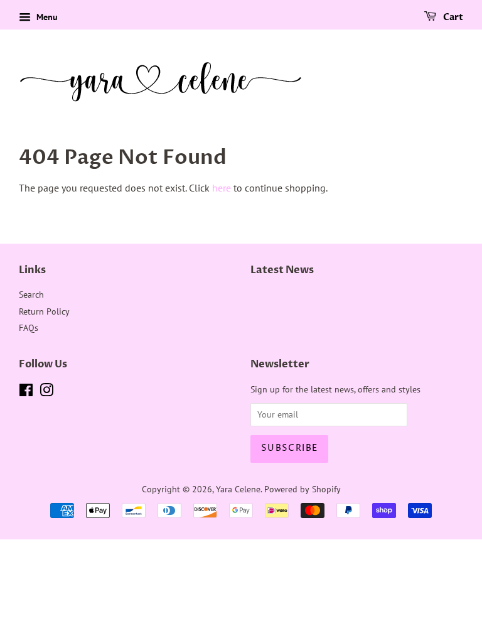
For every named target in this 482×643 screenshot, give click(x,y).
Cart (452, 17)
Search (31, 294)
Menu (46, 17)
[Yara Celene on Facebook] (26, 392)
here (221, 187)
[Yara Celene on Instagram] (46, 392)
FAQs (28, 327)
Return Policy (44, 311)
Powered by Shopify (302, 489)
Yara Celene (238, 489)
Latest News (282, 270)
